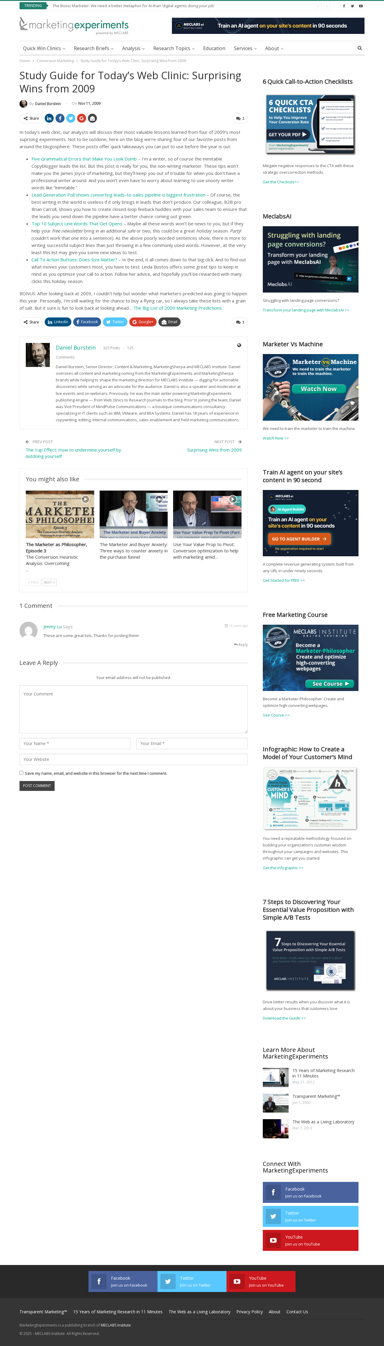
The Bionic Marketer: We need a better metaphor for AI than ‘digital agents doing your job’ (133, 5)
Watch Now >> (276, 438)
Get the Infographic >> (283, 867)
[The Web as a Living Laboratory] (276, 1128)
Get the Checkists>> (281, 182)
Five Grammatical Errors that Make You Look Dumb (84, 159)
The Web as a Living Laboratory (323, 1122)
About (272, 48)
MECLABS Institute (116, 1325)
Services (243, 48)
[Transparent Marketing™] (276, 1103)
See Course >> (276, 715)
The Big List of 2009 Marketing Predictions (177, 308)
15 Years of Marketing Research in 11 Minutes (323, 1073)
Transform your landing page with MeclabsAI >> (306, 310)
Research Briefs (91, 48)
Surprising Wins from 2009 (214, 450)
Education (214, 48)
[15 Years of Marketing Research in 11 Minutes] (276, 1077)
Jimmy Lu (53, 626)
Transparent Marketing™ (316, 1096)
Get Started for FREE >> (284, 580)
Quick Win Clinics (42, 48)
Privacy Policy (249, 1311)
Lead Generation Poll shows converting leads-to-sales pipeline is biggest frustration (119, 195)
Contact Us (297, 1311)
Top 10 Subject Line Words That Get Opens (77, 224)
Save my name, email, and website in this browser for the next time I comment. (96, 773)
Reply (243, 644)
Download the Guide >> (284, 1018)
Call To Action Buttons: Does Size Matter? (74, 260)
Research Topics (171, 48)
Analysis (131, 48)
